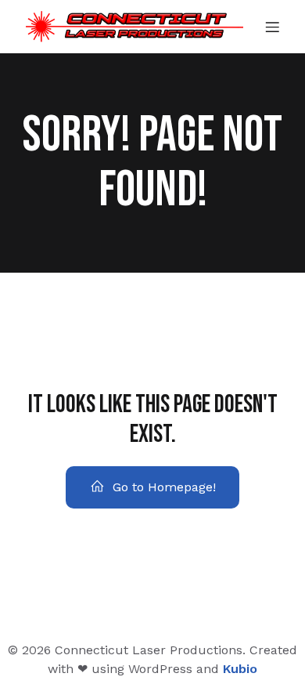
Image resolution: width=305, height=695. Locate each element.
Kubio (240, 668)
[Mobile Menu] (272, 26)
